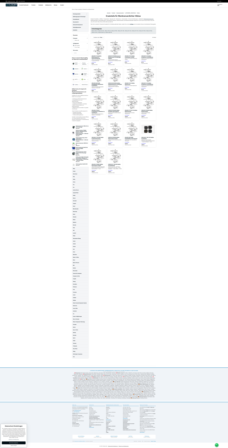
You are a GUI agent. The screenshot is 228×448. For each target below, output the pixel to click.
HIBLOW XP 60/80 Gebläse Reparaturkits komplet (113, 138)
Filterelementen (125, 422)
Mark (154, 423)
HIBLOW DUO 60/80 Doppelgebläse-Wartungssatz (131, 138)
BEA (145, 409)
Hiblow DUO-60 (101, 32)
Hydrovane (152, 419)
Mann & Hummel (144, 423)
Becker (124, 408)
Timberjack (144, 429)
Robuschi (124, 413)
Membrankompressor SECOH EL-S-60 (82, 144)
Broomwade (141, 412)
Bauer (144, 409)
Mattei (141, 424)
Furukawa (141, 417)
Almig (147, 407)
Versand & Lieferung (147, 441)
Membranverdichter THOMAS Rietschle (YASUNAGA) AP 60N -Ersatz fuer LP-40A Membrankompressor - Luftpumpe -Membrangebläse (82, 132)
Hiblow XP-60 (149, 30)
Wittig (150, 429)
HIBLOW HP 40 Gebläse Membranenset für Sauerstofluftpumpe (96, 57)
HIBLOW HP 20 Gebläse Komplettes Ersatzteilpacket (147, 56)
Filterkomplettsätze (125, 428)
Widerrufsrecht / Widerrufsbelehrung (94, 418)
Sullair (143, 428)
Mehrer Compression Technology (146, 424)
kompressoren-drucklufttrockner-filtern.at (80, 441)
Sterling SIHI (124, 414)
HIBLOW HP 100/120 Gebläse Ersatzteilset (147, 138)
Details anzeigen (14, 445)
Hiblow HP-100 (121, 30)
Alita (106, 417)
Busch (126, 408)
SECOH (107, 424)
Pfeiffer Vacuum (125, 412)
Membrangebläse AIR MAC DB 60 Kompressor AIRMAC (82, 148)
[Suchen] (212, 5)
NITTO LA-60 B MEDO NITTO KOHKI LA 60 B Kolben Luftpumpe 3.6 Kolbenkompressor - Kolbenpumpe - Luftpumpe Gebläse (82, 159)
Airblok (143, 407)
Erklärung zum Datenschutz (124, 446)
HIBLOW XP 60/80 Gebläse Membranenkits (147, 111)
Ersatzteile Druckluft (92, 413)
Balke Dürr (141, 409)
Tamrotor (141, 429)
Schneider (147, 427)
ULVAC (128, 414)
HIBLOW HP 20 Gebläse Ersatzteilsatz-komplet (130, 56)
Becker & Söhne (151, 409)
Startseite (90, 407)
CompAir (154, 413)
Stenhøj (154, 427)
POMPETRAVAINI (130, 412)
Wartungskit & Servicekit (126, 419)
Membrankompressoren (148, 19)
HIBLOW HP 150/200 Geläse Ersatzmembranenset (97, 138)
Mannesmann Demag (150, 423)
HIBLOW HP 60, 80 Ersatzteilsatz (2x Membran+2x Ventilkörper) (98, 111)
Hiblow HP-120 (128, 30)
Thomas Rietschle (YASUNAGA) (110, 412)
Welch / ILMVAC (125, 417)
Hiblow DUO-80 (108, 32)
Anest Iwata (124, 407)
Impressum (139, 441)
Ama (150, 407)
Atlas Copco (128, 407)
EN (79, 424)
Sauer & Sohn (144, 427)
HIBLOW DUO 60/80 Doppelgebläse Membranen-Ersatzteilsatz (97, 84)
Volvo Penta (147, 429)
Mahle (141, 423)
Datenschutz (135, 441)
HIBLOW (107, 409)
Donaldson (146, 414)
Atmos (141, 408)
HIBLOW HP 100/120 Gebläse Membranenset (131, 111)
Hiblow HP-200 (142, 30)
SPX (152, 427)
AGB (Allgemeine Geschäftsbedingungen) (95, 424)
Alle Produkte (77, 45)
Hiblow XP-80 (94, 32)
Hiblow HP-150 (135, 30)
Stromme (141, 428)
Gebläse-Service (91, 414)
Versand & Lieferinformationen (93, 417)
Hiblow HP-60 (108, 30)
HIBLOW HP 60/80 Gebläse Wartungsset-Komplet (97, 165)
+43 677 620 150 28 (76, 411)
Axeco (143, 408)
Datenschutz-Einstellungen (113, 446)
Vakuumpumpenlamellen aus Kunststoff (128, 423)
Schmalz (127, 413)
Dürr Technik (129, 408)
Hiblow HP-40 (101, 30)
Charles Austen (108, 414)
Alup (148, 407)
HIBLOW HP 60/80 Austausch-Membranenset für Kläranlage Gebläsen (114, 57)
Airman (145, 407)
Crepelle (141, 414)
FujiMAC (107, 418)
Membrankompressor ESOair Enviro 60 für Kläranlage (82, 126)
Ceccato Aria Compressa (143, 413)
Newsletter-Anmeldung (75, 423)
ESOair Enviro (108, 408)
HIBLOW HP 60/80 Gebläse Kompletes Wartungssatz (113, 111)
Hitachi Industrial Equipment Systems (145, 419)
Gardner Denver (142, 418)
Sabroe (141, 427)
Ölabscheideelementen (126, 424)
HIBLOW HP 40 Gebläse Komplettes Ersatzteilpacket (147, 83)
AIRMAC (107, 413)
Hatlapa (155, 418)
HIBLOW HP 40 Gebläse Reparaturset (130, 83)
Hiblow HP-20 (94, 30)
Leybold (148, 422)
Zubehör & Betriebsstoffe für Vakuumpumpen (129, 429)
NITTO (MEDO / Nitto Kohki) (110, 429)
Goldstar (148, 418)
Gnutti (145, 418)
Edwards (124, 409)
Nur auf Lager (77, 47)
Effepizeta (127, 409)
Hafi (149, 418)
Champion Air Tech (150, 413)
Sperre (150, 427)
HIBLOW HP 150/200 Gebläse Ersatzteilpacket (114, 165)
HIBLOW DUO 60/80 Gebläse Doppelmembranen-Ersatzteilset (115, 83)
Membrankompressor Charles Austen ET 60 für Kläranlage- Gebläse (81, 152)
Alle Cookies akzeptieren (13, 442)
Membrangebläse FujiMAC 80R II (82, 164)
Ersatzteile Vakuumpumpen (93, 412)
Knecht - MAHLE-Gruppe (143, 422)
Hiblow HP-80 (114, 30)
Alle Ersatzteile (91, 409)
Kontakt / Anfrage (153, 441)
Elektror (130, 409)
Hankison (152, 418)
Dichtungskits (125, 427)
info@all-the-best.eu (77, 410)
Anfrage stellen (91, 427)
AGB (142, 441)
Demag (143, 414)
